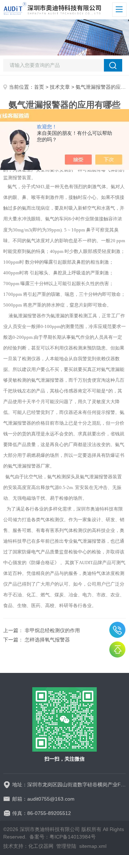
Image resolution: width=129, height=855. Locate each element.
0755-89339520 (117, 630)
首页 (39, 87)
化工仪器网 (40, 846)
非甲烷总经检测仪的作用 (52, 630)
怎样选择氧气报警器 (47, 640)
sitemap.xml (92, 846)
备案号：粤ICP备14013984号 (62, 837)
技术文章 (60, 87)
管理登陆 (66, 846)
